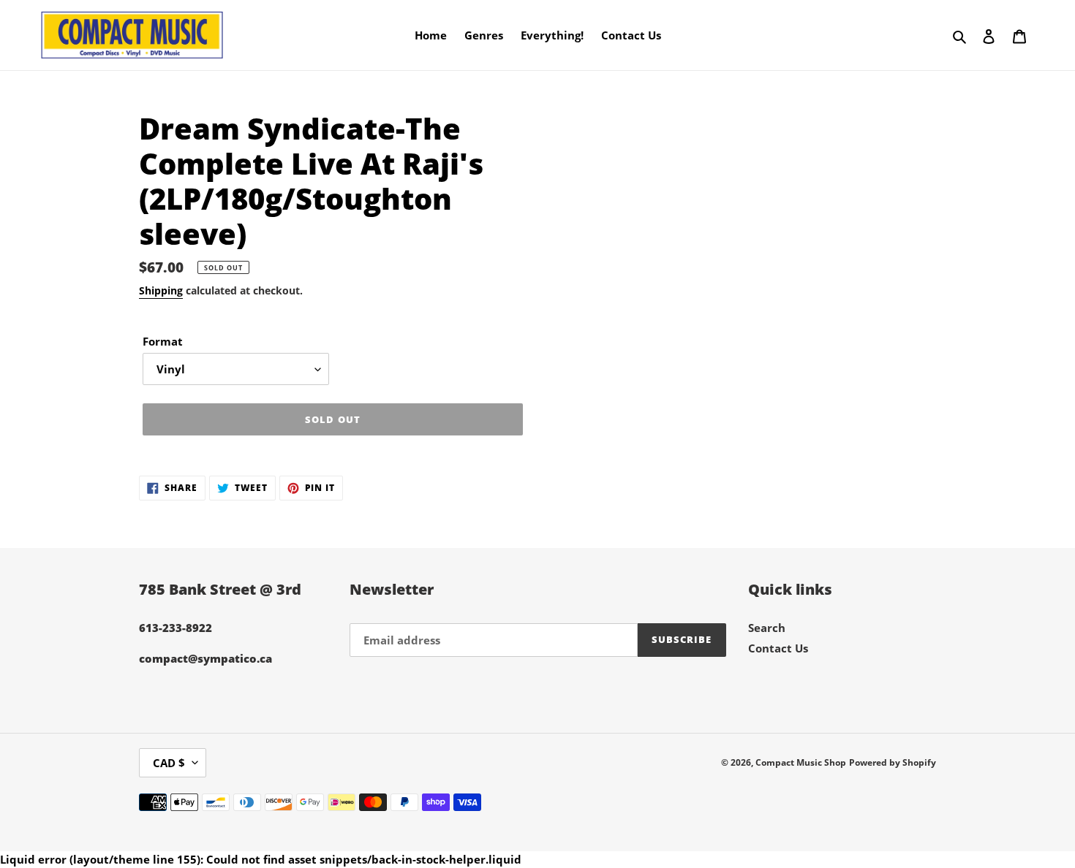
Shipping (161, 290)
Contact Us (778, 648)
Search (766, 627)
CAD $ (169, 762)
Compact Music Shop (800, 762)
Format (163, 341)
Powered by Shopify (892, 762)
